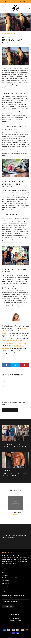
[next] (28, 505)
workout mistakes (8, 341)
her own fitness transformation (17, 343)
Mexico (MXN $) (14, 614)
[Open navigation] (2, 8)
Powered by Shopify (15, 620)
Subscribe (8, 606)
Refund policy (5, 580)
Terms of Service (6, 586)
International (5, 583)
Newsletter (5, 575)
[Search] (26, 8)
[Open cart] (29, 8)
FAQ (3, 572)
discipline (18, 341)
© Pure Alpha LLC (15, 618)
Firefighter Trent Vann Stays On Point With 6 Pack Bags (14, 473)
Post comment (9, 410)
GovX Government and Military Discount (12, 578)
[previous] (3, 505)
